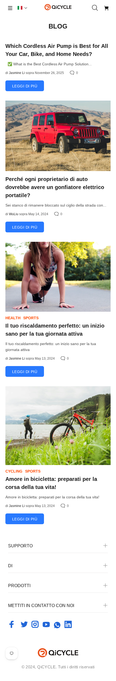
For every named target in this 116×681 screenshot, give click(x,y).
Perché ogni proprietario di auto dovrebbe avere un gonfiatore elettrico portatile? (54, 187)
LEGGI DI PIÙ (24, 86)
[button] (22, 7)
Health (13, 318)
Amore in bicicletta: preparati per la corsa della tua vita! (51, 483)
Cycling (13, 471)
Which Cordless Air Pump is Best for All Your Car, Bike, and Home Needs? (56, 50)
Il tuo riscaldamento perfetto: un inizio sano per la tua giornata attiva (54, 330)
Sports (31, 318)
